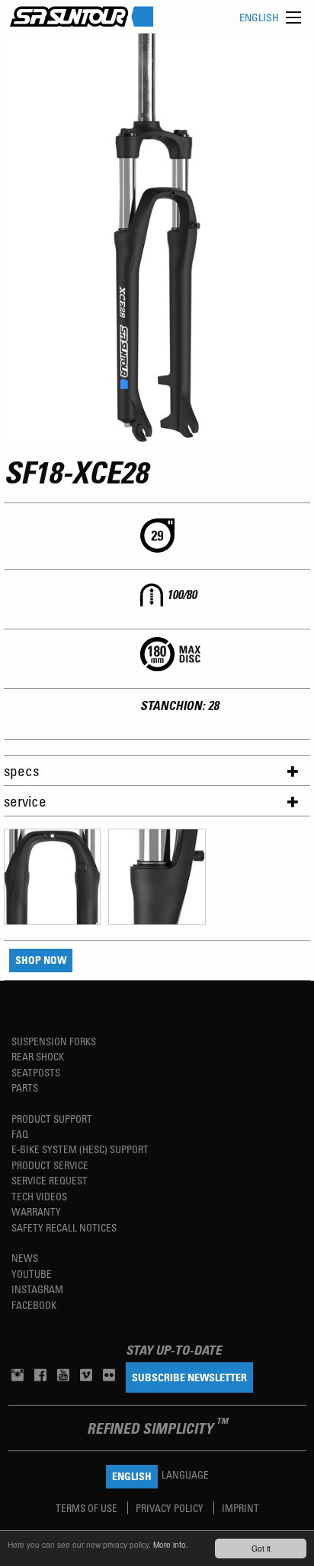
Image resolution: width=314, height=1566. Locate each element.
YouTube (31, 1273)
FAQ (19, 1133)
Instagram (37, 1288)
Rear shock (37, 1056)
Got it (261, 1548)
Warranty (36, 1211)
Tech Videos (39, 1196)
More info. (170, 1544)
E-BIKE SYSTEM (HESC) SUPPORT (80, 1149)
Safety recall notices (64, 1227)
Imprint (240, 1507)
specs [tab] (21, 770)
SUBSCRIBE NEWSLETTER (189, 1377)
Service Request (49, 1180)
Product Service (49, 1165)
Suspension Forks (53, 1041)
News (24, 1257)
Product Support (51, 1118)
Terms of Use (88, 1507)
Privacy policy (171, 1507)
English (259, 17)
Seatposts (35, 1072)
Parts (24, 1087)
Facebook (33, 1304)
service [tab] (25, 801)
